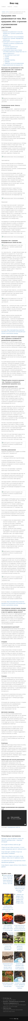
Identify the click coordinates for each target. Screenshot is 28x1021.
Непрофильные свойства (13, 827)
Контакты (5, 1001)
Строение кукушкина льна (11, 46)
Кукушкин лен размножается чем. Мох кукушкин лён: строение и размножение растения (13, 33)
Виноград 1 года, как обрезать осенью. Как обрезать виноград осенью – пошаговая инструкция (12, 840)
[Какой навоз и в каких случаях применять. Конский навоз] (7, 981)
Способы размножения (10, 48)
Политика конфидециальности (11, 1003)
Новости (9, 6)
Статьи (15, 6)
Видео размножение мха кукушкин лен (13, 65)
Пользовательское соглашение (17, 1001)
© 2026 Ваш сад (7, 998)
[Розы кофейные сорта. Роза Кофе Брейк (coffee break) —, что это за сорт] (7, 923)
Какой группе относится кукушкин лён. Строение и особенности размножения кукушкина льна (13, 43)
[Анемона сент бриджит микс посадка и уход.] (19, 897)
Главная (3, 6)
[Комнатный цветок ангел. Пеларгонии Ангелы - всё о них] (7, 878)
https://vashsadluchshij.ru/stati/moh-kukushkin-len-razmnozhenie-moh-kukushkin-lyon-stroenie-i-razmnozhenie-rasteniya (13, 331)
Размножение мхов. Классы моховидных (13, 36)
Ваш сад (14, 3)
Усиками (7, 58)
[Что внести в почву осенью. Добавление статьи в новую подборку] (19, 981)
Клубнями (7, 61)
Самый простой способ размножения (14, 63)
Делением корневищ (10, 60)
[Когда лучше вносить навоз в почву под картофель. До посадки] (19, 885)
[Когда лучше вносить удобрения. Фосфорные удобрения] (19, 943)
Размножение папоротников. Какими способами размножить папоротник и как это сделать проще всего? (15, 51)
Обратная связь (7, 1008)
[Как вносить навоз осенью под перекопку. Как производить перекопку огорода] (7, 943)
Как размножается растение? (12, 55)
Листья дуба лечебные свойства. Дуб (10, 844)
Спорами (7, 56)
